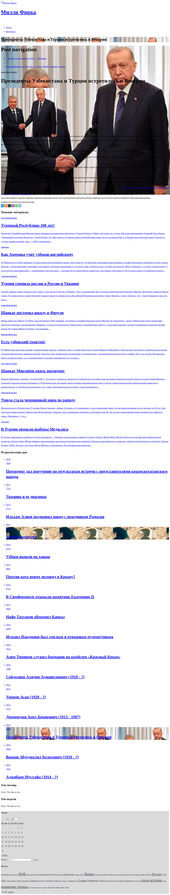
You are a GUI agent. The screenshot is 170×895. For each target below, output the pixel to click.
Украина (102, 881)
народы (38, 887)
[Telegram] (19, 205)
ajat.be (11, 892)
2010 (8, 459)
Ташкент (64, 881)
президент (51, 887)
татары (58, 887)
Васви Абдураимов (32, 875)
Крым (89, 874)
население (44, 887)
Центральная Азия (112, 881)
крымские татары (14, 887)
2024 (8, 745)
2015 (8, 565)
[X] (9, 205)
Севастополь (11, 881)
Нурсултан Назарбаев (121, 875)
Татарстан (57, 881)
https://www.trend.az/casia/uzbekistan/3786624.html (145, 188)
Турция (15, 194)
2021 (8, 685)
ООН (131, 874)
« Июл (4, 855)
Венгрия (6, 194)
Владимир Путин (46, 874)
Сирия (42, 881)
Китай (82, 875)
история (156, 880)
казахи (164, 881)
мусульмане (31, 887)
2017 (8, 605)
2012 (8, 505)
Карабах (77, 874)
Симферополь (34, 881)
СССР (164, 875)
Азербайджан (6, 875)
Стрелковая (49, 881)
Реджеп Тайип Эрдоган (142, 875)
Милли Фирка (108, 875)
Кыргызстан (98, 875)
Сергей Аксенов (22, 881)
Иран (61, 875)
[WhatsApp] (16, 205)
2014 (8, 545)
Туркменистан (72, 881)
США (3, 881)
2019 (8, 645)
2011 (8, 484)
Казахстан (69, 874)
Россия (156, 874)
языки (67, 887)
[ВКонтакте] (2, 205)
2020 (8, 665)
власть (138, 881)
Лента (9, 27)
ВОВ (22, 874)
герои (145, 880)
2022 (8, 705)
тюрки (62, 887)
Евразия (56, 875)
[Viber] (12, 205)
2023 (8, 725)
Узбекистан (26, 194)
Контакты (10, 31)
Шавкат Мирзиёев (125, 881)
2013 (8, 524)
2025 (8, 765)
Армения (15, 874)
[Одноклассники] (5, 205)
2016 (8, 585)
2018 (8, 625)
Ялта (134, 881)
